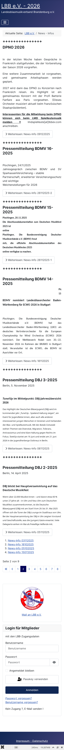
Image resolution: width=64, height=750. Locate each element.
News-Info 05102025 (21, 548)
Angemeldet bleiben (21, 670)
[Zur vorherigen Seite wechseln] (12, 569)
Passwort (11, 656)
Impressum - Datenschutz (32, 740)
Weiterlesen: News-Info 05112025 (28, 532)
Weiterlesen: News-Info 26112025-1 (29, 260)
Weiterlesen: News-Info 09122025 (28, 134)
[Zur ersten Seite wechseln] (6, 569)
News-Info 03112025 (21, 540)
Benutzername (14, 642)
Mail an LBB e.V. (31, 614)
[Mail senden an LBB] (32, 598)
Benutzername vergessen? (21, 702)
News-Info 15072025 (21, 552)
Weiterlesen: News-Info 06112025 (28, 448)
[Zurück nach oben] (58, 744)
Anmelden (32, 690)
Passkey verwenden (35, 679)
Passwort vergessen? (18, 698)
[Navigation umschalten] (5, 22)
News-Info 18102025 (21, 544)
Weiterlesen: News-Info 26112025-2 (29, 193)
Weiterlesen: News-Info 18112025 (28, 361)
